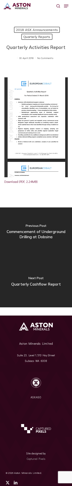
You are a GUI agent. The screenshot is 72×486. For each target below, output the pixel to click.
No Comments (45, 58)
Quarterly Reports (36, 37)
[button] (66, 6)
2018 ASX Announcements (37, 30)
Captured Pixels (36, 459)
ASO (38, 397)
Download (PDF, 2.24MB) (21, 181)
